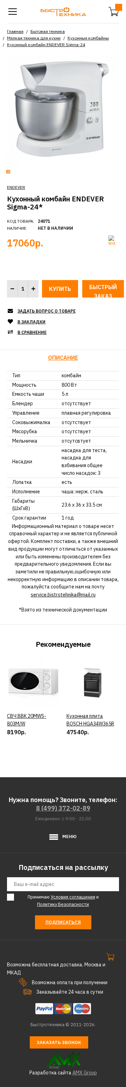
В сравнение (32, 332)
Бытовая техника (47, 31)
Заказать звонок (59, 1042)
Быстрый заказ (103, 291)
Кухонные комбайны (88, 38)
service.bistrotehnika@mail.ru (63, 595)
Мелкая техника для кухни (34, 38)
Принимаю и (63, 900)
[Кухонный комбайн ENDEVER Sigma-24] (63, 110)
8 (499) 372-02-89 (63, 808)
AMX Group (84, 1073)
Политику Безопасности (63, 904)
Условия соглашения (73, 897)
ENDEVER (16, 187)
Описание (63, 357)
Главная (15, 31)
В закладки (32, 321)
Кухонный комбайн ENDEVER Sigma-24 (46, 44)
